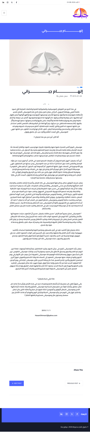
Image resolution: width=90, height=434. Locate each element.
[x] (72, 414)
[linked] (61, 414)
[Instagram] (66, 414)
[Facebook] (77, 414)
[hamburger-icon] (4, 12)
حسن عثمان (63, 96)
